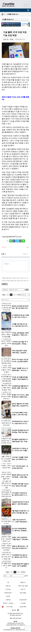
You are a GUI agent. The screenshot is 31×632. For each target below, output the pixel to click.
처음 (3, 295)
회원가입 (26, 6)
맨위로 (14, 610)
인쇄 (27, 247)
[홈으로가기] (8, 4)
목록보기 (4, 284)
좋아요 (4, 247)
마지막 (19, 295)
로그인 (27, 3)
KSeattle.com (19, 613)
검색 (27, 289)
